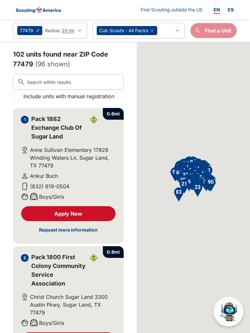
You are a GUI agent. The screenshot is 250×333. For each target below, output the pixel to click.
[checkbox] (17, 96)
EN (217, 9)
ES (231, 9)
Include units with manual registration (68, 96)
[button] (198, 189)
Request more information (68, 230)
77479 (26, 30)
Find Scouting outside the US (171, 9)
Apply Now (68, 213)
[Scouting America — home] (38, 10)
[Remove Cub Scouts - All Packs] (152, 30)
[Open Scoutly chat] (228, 311)
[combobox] (138, 30)
